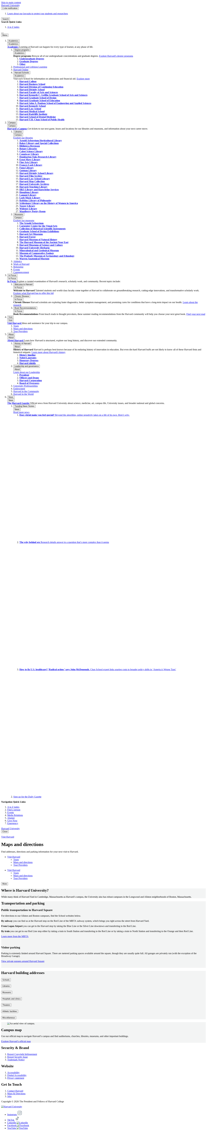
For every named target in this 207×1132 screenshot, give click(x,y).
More (4, 884)
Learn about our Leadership (26, 372)
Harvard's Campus (17, 128)
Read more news (21, 412)
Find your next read (195, 314)
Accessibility (13, 1072)
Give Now (12, 820)
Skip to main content (11, 2)
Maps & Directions (16, 1093)
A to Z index (13, 27)
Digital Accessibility (17, 1075)
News (10, 400)
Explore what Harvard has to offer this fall (33, 293)
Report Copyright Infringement (22, 1054)
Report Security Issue (17, 1057)
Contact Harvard (15, 1091)
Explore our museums (23, 220)
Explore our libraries (23, 137)
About (11, 337)
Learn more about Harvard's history (48, 352)
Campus (12, 126)
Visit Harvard (14, 323)
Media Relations (15, 815)
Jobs (9, 1096)
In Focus (12, 278)
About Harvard (15, 340)
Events (10, 812)
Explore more (83, 78)
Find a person (13, 809)
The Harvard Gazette (18, 403)
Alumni (11, 818)
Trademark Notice (16, 1059)
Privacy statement (15, 1078)
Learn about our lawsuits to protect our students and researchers (37, 13)
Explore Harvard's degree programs (116, 56)
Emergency (12, 823)
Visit (10, 320)
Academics (13, 44)
